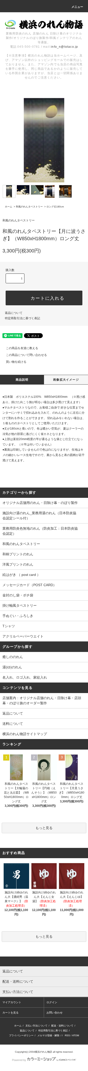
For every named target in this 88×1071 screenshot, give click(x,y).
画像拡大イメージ (66, 379)
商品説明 (22, 379)
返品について (13, 313)
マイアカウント (11, 1002)
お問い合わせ (54, 1012)
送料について (12, 724)
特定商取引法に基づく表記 (22, 318)
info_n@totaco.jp (64, 46)
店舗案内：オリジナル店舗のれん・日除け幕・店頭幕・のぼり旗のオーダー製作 (41, 700)
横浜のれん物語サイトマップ (24, 734)
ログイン (51, 1002)
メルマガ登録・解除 (48, 1035)
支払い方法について (36, 1025)
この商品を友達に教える (22, 348)
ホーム (8, 206)
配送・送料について (62, 1025)
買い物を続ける (16, 362)
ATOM (75, 1035)
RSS (67, 1035)
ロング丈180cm (55, 206)
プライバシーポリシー (21, 1035)
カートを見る (10, 1012)
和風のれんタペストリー (29, 206)
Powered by (19, 1060)
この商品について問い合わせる (26, 355)
